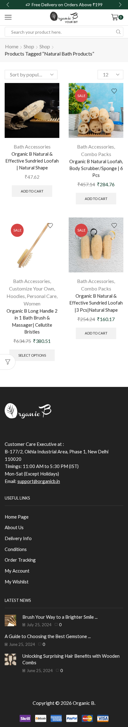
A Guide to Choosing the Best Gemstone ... (48, 636)
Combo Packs (96, 154)
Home (11, 46)
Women (32, 303)
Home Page (17, 517)
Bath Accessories (32, 146)
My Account (17, 570)
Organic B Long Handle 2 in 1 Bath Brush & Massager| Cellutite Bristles (32, 321)
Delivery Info (18, 538)
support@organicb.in (38, 481)
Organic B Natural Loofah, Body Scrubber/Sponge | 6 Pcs (96, 168)
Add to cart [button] (32, 191)
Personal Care (42, 296)
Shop (29, 46)
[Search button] (118, 32)
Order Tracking (20, 560)
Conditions (16, 549)
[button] (8, 4)
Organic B (83, 703)
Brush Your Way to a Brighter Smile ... (60, 617)
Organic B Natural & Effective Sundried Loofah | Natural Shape (32, 160)
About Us (14, 527)
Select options (32, 355)
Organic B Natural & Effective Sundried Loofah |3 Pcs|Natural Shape (96, 302)
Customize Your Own (31, 288)
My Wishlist (17, 581)
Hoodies (16, 296)
